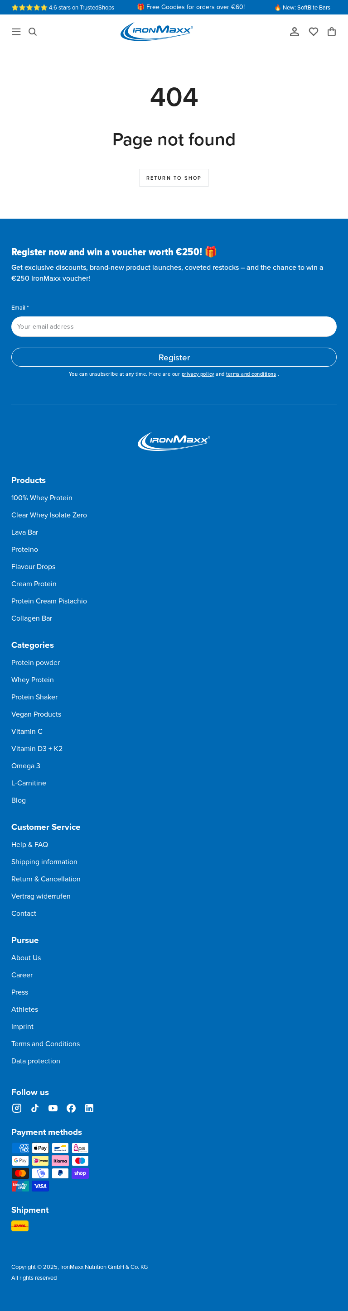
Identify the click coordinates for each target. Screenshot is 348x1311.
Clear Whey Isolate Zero (49, 515)
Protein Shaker (34, 697)
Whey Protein (32, 679)
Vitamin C (27, 731)
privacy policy (198, 374)
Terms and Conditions (45, 1043)
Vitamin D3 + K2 (37, 748)
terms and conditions (251, 374)
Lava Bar (24, 532)
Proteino (24, 549)
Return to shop (174, 178)
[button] (32, 32)
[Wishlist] (317, 31)
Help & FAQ (29, 844)
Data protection (35, 1061)
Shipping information (44, 861)
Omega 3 (25, 765)
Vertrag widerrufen (41, 896)
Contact (23, 913)
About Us (26, 957)
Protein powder (35, 662)
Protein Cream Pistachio (49, 601)
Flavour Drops (33, 566)
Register (174, 357)
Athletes (24, 1009)
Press (19, 992)
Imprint (22, 1026)
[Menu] (16, 32)
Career (22, 975)
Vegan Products (36, 714)
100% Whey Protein (41, 497)
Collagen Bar (31, 618)
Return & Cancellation (46, 879)
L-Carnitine (28, 783)
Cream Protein (34, 584)
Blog (18, 800)
